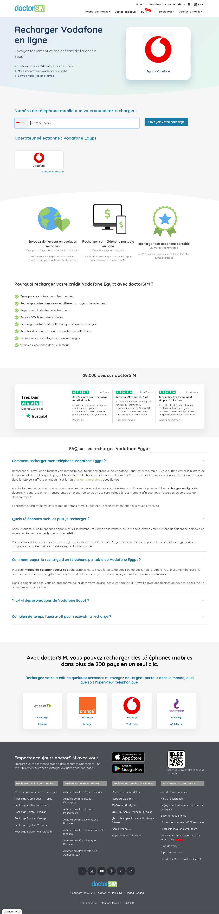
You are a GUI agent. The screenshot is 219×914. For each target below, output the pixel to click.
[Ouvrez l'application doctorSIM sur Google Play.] (128, 768)
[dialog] (12, 911)
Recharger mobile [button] (96, 11)
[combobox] (21, 123)
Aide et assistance (172, 798)
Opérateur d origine (124, 805)
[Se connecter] (189, 4)
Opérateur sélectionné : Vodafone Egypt (55, 138)
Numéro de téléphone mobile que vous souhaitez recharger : (76, 110)
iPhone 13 (121, 828)
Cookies (129, 902)
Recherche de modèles (126, 792)
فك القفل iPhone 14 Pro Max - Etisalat (133, 820)
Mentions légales (111, 903)
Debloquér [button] (165, 11)
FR (199, 4)
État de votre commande (165, 4)
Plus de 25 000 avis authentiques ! (181, 859)
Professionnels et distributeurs (179, 828)
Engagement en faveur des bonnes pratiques (182, 807)
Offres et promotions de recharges (36, 792)
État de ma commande (174, 792)
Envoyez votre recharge (166, 122)
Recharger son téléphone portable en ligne (108, 244)
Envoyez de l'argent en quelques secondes (53, 244)
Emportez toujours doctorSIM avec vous (57, 757)
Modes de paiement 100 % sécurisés (182, 822)
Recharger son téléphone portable (164, 244)
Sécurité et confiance (173, 815)
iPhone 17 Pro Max (126, 835)
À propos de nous (171, 852)
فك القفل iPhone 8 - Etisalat (132, 811)
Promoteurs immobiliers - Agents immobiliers (181, 837)
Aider (139, 4)
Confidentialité (88, 903)
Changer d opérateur (53, 171)
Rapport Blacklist (122, 798)
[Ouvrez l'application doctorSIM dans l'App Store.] (128, 757)
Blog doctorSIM (170, 846)
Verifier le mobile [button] (189, 11)
